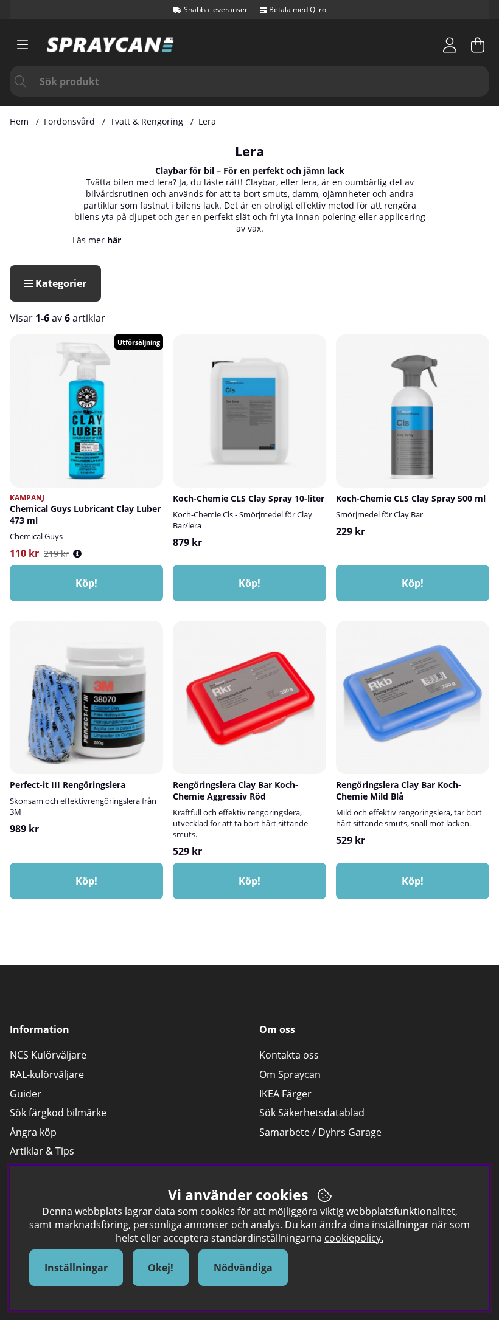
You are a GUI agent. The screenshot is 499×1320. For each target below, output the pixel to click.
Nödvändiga (243, 1267)
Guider (25, 1094)
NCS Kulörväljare (48, 1055)
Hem (19, 121)
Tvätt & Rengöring (146, 121)
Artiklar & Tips (42, 1151)
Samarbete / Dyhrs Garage (320, 1132)
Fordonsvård (69, 121)
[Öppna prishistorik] (77, 553)
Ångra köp (33, 1132)
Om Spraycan (290, 1074)
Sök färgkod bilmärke (58, 1112)
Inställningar (76, 1267)
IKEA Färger (285, 1094)
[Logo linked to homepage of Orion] (110, 44)
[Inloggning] (449, 45)
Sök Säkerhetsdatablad (312, 1112)
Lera (207, 121)
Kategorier (59, 283)
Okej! (160, 1267)
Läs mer (96, 240)
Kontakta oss (289, 1055)
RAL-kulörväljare (47, 1074)
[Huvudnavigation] (22, 45)
